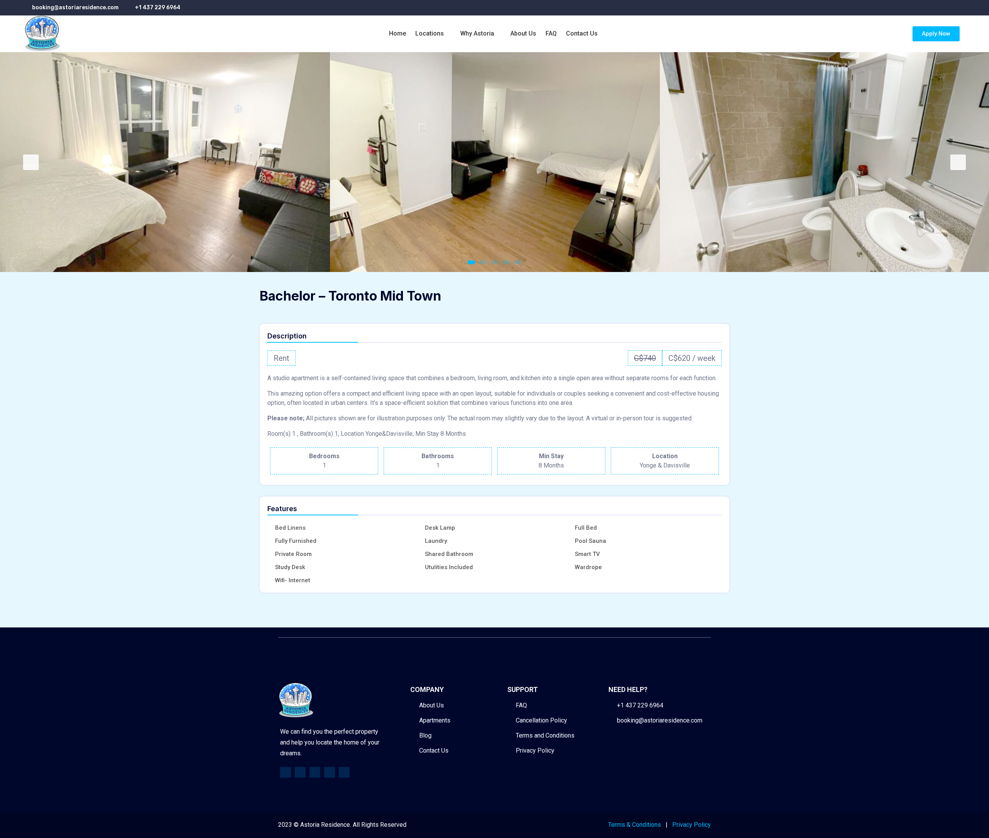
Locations (429, 33)
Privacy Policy (691, 824)
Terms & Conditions (634, 824)
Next (958, 162)
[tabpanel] (165, 162)
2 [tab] (483, 262)
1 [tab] (471, 262)
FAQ (551, 33)
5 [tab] (518, 262)
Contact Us (582, 33)
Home (397, 33)
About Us (523, 33)
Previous (31, 162)
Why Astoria (477, 33)
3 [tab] (494, 262)
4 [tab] (506, 262)
